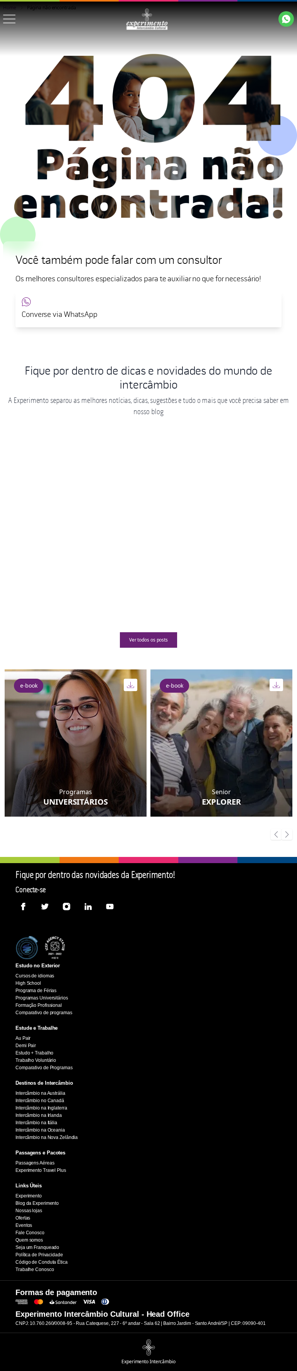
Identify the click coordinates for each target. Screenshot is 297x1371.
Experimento (28, 1196)
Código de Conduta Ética (41, 1262)
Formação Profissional (38, 1005)
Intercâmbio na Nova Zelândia (46, 1137)
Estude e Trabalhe (36, 1028)
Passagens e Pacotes (40, 1153)
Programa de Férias (35, 990)
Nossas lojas (28, 1210)
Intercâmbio (252, 527)
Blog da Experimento (37, 1203)
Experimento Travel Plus (40, 1170)
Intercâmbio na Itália (36, 1122)
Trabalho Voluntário (35, 1060)
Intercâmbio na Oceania (40, 1130)
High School (137, 527)
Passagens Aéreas (34, 1163)
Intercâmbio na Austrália (40, 1093)
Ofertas (22, 1218)
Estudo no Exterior (37, 965)
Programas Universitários (41, 998)
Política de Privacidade (39, 1254)
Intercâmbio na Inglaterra (41, 1108)
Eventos (23, 1225)
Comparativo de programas (43, 1012)
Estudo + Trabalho (34, 1053)
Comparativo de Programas (44, 1067)
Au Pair (23, 1038)
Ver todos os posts (148, 639)
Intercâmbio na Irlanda (38, 1115)
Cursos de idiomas (34, 976)
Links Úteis (28, 1186)
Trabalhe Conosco (34, 1269)
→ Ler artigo (78, 602)
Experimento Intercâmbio (148, 1362)
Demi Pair (25, 1045)
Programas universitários (37, 527)
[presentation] (276, 835)
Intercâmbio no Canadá (39, 1100)
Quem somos (29, 1240)
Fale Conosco (29, 1232)
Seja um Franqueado (37, 1247)
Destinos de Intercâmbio (44, 1083)
